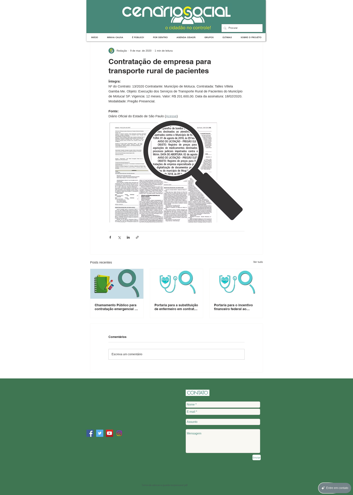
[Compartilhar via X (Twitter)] (119, 237)
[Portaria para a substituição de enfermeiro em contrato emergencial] (176, 284)
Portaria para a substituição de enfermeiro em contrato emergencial (176, 307)
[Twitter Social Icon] (99, 433)
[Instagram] (119, 433)
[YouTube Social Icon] (109, 433)
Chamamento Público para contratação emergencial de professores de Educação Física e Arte (116, 307)
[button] (115, 37)
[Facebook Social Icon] (90, 433)
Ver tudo (258, 261)
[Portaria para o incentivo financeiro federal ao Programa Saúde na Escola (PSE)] (236, 284)
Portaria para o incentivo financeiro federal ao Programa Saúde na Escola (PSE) (235, 307)
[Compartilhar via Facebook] (110, 237)
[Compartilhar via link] (137, 237)
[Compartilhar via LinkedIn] (128, 237)
